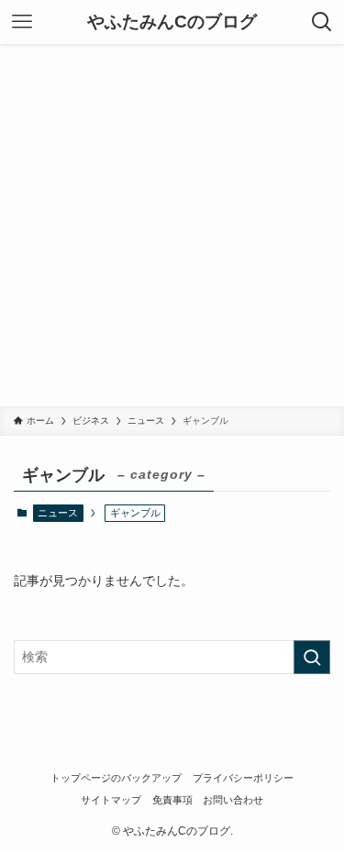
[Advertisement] (172, 225)
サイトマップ (111, 799)
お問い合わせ (233, 799)
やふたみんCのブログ (172, 22)
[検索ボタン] (322, 22)
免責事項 (172, 799)
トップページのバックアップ (116, 777)
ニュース (58, 512)
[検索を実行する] (312, 657)
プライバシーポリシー (243, 777)
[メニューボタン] (22, 22)
